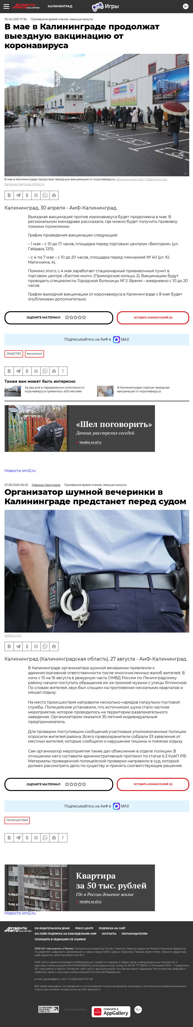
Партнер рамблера (75, 1009)
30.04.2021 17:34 (15, 19)
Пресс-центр (84, 928)
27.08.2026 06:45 (16, 485)
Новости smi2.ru (20, 470)
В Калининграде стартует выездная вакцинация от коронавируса (143, 389)
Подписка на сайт (112, 928)
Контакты (109, 933)
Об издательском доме (52, 928)
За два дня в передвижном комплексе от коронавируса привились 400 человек (55, 389)
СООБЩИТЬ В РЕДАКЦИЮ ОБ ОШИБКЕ (60, 939)
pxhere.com (12, 635)
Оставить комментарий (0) (153, 317)
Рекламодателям (135, 933)
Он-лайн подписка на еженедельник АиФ (65, 933)
